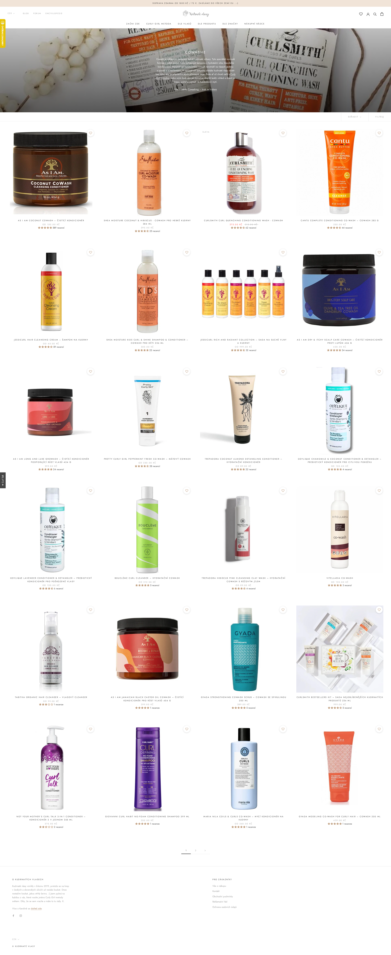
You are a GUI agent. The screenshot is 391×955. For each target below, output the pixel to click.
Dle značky (230, 23)
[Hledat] (375, 14)
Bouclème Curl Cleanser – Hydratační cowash (147, 578)
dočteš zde (36, 908)
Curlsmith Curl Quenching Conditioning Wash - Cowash (243, 220)
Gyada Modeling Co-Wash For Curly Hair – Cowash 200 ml (340, 816)
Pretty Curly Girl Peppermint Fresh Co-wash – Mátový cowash (147, 458)
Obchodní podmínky (222, 896)
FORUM (37, 13)
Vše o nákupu (219, 886)
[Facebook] (13, 915)
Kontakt (215, 891)
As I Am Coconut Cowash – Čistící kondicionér (51, 220)
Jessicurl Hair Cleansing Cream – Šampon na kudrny (51, 339)
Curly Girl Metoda (159, 23)
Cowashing (202, 89)
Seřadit (353, 116)
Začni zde (133, 23)
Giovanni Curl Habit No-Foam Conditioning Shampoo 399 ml (147, 816)
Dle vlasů (184, 23)
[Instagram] (21, 915)
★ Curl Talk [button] (2, 480)
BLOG (26, 13)
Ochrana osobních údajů (224, 907)
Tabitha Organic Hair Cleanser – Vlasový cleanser (51, 697)
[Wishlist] (361, 14)
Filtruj (379, 116)
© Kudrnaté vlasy (23, 946)
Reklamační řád (219, 901)
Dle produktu (207, 23)
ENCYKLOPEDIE (54, 13)
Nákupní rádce (254, 23)
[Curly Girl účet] (368, 14)
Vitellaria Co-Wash (340, 578)
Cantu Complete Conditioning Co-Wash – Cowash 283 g (340, 220)
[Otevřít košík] (381, 14)
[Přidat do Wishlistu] (90, 133)
